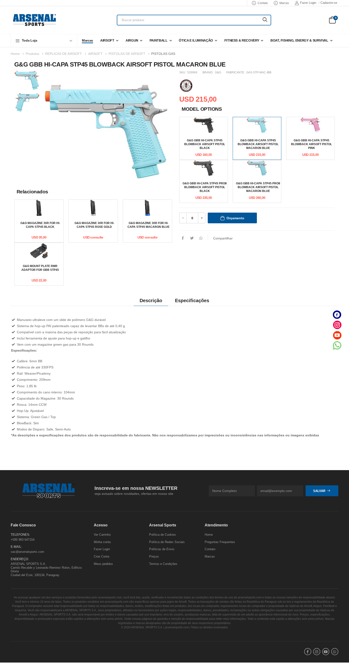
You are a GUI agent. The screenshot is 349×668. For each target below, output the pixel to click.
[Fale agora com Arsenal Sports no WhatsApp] (337, 345)
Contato (263, 3)
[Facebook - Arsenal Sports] (337, 314)
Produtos (32, 54)
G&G (218, 72)
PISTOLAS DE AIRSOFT (126, 54)
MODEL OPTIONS (202, 109)
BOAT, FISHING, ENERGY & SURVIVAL (299, 40)
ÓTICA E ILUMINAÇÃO (196, 40)
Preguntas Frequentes (220, 542)
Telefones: (20, 534)
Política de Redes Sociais (167, 542)
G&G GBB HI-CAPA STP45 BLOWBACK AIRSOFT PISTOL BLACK (204, 144)
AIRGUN (132, 40)
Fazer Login (308, 3)
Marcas (284, 3)
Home (15, 54)
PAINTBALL (159, 40)
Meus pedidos (103, 563)
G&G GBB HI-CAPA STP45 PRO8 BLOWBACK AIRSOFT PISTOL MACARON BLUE (258, 187)
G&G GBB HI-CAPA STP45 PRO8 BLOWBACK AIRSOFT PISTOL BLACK (205, 187)
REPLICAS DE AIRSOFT (63, 54)
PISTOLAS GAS (163, 54)
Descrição (151, 300)
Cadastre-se (329, 3)
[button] (44, 40)
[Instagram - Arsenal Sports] (337, 324)
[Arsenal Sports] (34, 20)
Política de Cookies (162, 534)
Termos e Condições (163, 563)
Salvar (319, 490)
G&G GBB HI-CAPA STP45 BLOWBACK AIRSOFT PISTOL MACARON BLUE (258, 144)
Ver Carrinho (102, 534)
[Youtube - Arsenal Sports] (337, 335)
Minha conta (102, 542)
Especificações (192, 300)
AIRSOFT (107, 40)
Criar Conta (101, 556)
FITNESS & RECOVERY (241, 40)
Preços (154, 556)
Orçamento (235, 218)
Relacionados (32, 191)
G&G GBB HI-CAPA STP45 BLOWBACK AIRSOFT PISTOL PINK (311, 144)
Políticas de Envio (161, 549)
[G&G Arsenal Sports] (186, 85)
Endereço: (20, 559)
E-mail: (16, 547)
